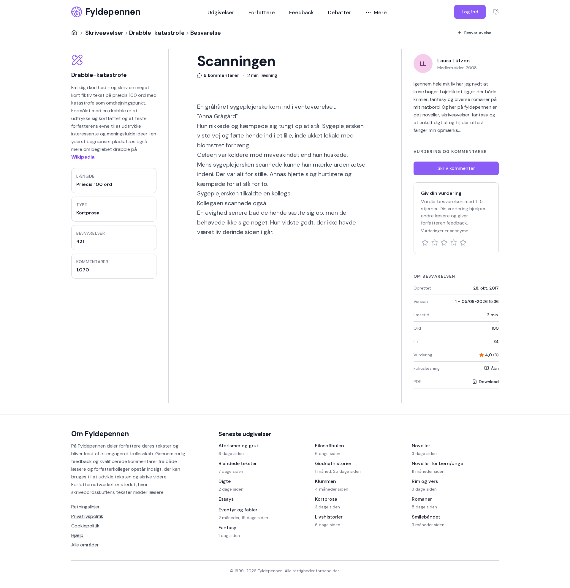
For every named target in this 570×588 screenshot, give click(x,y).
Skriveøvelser (104, 33)
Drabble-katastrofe (157, 33)
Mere (380, 12)
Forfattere (261, 12)
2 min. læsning (262, 75)
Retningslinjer (85, 507)
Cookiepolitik (85, 526)
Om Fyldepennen (100, 433)
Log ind (470, 12)
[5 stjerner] (463, 242)
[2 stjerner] (434, 242)
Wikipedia (82, 157)
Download (489, 381)
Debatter (339, 12)
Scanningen (236, 61)
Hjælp (77, 535)
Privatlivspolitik (87, 516)
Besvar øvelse (477, 32)
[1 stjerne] (425, 242)
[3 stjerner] (444, 242)
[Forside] (74, 33)
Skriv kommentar (456, 168)
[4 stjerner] (453, 242)
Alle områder (85, 545)
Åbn (495, 368)
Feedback (301, 12)
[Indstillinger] (496, 12)
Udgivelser (221, 12)
